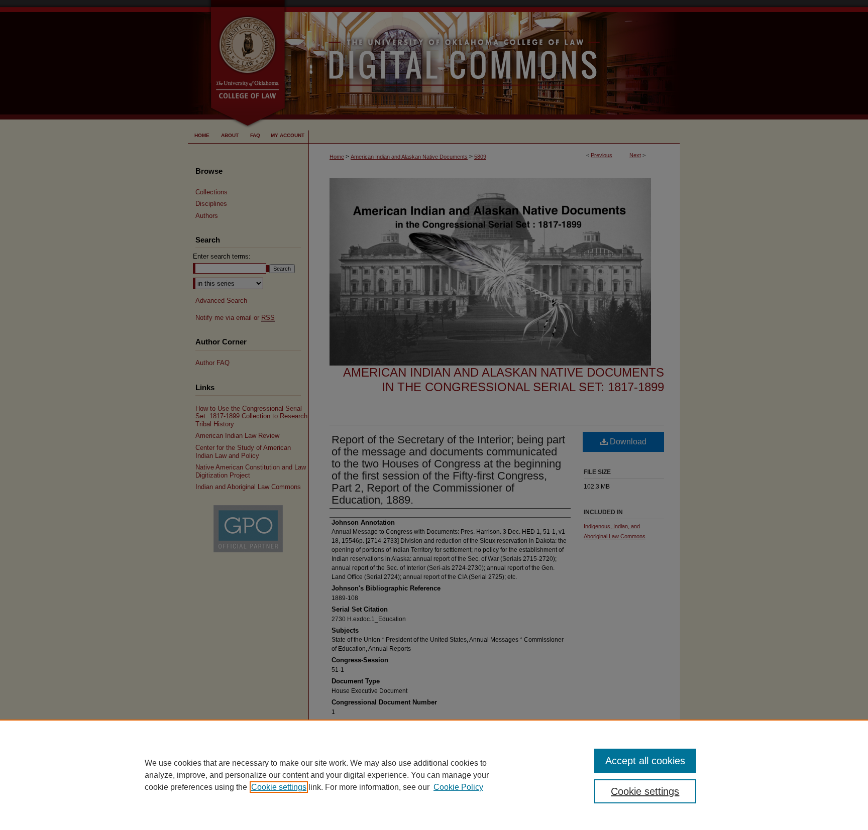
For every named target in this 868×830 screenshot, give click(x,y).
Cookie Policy (458, 787)
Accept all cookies (645, 760)
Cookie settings (278, 787)
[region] (434, 775)
